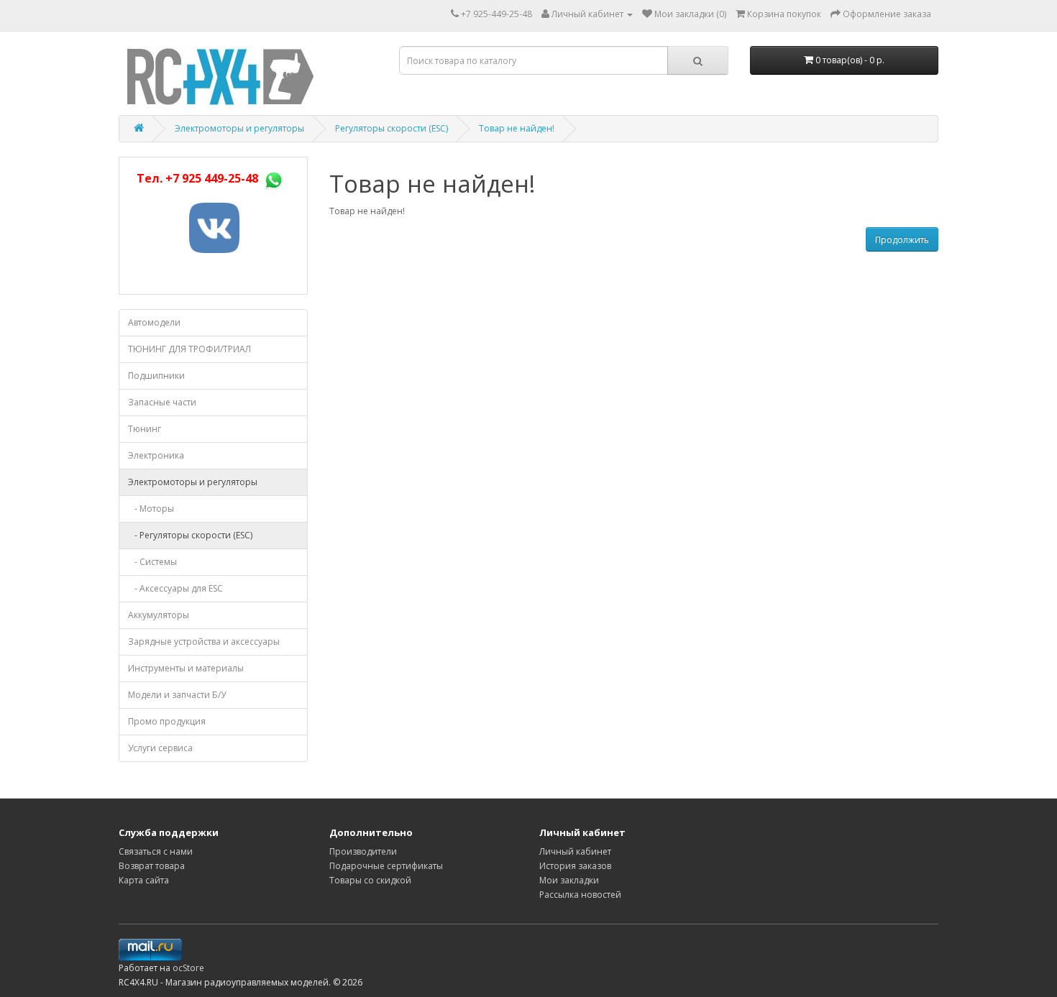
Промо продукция (167, 721)
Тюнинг (144, 429)
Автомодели (154, 322)
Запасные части (162, 402)
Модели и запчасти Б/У (177, 695)
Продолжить (902, 240)
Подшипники (156, 375)
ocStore (188, 968)
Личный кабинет (575, 851)
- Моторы (151, 508)
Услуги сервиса (160, 748)
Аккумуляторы (158, 615)
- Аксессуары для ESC (175, 588)
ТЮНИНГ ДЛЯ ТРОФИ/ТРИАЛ (189, 349)
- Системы (152, 562)
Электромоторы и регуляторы (239, 128)
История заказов (575, 866)
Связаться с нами (156, 851)
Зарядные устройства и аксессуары (204, 641)
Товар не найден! (516, 128)
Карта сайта (144, 880)
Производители (363, 851)
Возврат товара (152, 866)
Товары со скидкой (370, 880)
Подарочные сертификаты (386, 866)
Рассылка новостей (580, 894)
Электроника (156, 455)
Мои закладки (569, 880)
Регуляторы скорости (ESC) (391, 128)
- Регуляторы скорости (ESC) (190, 535)
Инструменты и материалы (186, 668)
